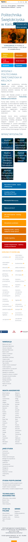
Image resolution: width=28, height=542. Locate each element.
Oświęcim (4, 423)
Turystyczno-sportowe (8, 466)
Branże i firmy (5, 500)
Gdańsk (4, 400)
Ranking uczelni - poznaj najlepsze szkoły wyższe (11, 230)
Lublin (3, 415)
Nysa (16, 419)
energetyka (18, 271)
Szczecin (17, 432)
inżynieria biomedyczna (6, 285)
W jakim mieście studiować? (9, 365)
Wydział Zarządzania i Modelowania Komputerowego (7, 174)
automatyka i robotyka (5, 263)
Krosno (17, 411)
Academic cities (6, 517)
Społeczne (5, 462)
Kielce (16, 408)
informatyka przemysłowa (6, 280)
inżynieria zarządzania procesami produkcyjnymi (6, 293)
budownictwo (19, 263)
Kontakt (17, 515)
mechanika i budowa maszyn (7, 305)
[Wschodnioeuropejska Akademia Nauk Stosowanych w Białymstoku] (14, 331)
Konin (3, 410)
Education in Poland (7, 515)
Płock (3, 425)
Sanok (4, 430)
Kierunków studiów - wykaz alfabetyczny (12, 185)
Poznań (17, 425)
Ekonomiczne (5, 453)
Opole (16, 421)
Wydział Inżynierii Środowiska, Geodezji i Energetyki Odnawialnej (7, 159)
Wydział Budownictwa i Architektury (7, 144)
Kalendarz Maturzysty (7, 350)
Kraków (4, 411)
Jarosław (17, 404)
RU (23, 2)
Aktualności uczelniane (11, 223)
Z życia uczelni (6, 359)
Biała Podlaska (6, 393)
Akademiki (6, 65)
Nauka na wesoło (6, 383)
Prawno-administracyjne (8, 457)
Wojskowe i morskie (7, 471)
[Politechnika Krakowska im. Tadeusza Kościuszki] (4, 331)
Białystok (17, 393)
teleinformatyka (6, 309)
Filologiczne (5, 468)
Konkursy (17, 517)
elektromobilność (20, 267)
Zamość (4, 443)
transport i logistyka (5, 314)
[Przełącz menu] (14, 23)
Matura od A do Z (9, 208)
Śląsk (3, 434)
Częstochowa (5, 398)
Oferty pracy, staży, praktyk (9, 498)
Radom (4, 428)
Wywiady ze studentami (8, 372)
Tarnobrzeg (18, 434)
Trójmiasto (5, 438)
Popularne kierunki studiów (9, 376)
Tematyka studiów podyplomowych (11, 485)
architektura (5, 257)
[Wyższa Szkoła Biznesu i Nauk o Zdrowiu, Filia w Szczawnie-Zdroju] (24, 331)
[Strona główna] (5, 2)
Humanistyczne (6, 464)
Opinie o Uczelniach (7, 353)
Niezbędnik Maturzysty (11, 200)
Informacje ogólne (21, 24)
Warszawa (17, 440)
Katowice (4, 408)
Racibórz (17, 426)
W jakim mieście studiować (9, 487)
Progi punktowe (6, 61)
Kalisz (16, 406)
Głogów (4, 402)
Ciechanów (18, 397)
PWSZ (3, 475)
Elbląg (16, 398)
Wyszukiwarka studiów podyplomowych (12, 483)
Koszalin (17, 410)
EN (21, 2)
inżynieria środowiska (5, 300)
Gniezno (17, 402)
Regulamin (17, 511)
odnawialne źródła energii (19, 305)
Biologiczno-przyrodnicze (8, 458)
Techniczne (5, 451)
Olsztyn (4, 421)
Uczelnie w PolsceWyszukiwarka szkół (10, 193)
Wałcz (3, 440)
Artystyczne (5, 470)
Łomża (17, 415)
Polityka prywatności (20, 513)
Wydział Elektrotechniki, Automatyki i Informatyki (21, 144)
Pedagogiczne (5, 460)
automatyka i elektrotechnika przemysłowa (19, 257)
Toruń (16, 436)
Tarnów (4, 436)
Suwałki (4, 432)
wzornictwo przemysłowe (19, 314)
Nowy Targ (5, 419)
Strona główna (12, 5)
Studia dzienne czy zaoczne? (9, 368)
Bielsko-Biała (5, 395)
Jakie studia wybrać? (7, 361)
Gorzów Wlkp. (5, 404)
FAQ (3, 521)
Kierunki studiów (6, 378)
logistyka (17, 300)
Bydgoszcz (18, 395)
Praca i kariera (6, 381)
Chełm (4, 397)
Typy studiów (5, 363)
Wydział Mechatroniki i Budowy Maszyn (20, 157)
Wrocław (17, 441)
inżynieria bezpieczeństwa (19, 280)
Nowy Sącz (18, 417)
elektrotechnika (6, 271)
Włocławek (5, 441)
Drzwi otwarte (20, 61)
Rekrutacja (19, 55)
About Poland (5, 513)
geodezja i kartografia (5, 275)
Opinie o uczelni (5, 55)
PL (19, 2)
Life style (4, 385)
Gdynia (17, 400)
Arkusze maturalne (7, 348)
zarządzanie (5, 319)
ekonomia (5, 267)
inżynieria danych (17, 285)
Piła (16, 423)
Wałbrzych (17, 438)
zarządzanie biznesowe (18, 319)
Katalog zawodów (6, 380)
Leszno (17, 413)
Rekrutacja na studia (7, 370)
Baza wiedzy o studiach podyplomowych (12, 488)
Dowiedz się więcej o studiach (10, 374)
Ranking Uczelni (6, 355)
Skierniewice (18, 430)
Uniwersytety (5, 473)
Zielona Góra (18, 443)
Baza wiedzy (5, 502)
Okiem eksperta (6, 504)
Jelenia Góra (5, 406)
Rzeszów (17, 428)
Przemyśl (4, 426)
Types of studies (6, 519)
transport (17, 309)
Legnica (4, 413)
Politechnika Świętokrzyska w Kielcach (12, 6)
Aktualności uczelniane (8, 357)
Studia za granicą (9, 238)
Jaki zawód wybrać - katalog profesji (12, 215)
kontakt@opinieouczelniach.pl (14, 532)
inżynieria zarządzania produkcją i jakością (18, 293)
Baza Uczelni (5, 351)
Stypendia (19, 65)
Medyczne (5, 455)
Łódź (3, 417)
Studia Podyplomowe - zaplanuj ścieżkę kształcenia (13, 245)
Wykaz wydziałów (21, 27)
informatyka (18, 275)
